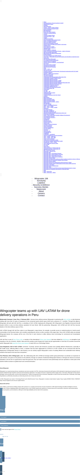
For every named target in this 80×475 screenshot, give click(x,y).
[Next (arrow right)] (1, 472)
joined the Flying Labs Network (20, 343)
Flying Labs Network (45, 339)
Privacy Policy (17, 429)
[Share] (1, 471)
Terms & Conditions (75, 460)
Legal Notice (68, 460)
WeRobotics (66, 339)
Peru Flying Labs (18, 339)
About (1, 447)
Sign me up (5, 436)
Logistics (2, 450)
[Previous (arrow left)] (0, 472)
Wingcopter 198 (3, 448)
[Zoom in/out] (4, 471)
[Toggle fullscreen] (3, 471)
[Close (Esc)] (0, 471)
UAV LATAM (67, 319)
